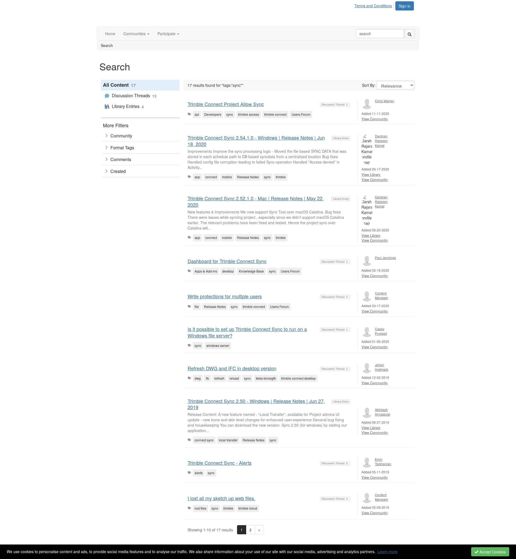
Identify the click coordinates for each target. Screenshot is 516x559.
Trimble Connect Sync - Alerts (220, 462)
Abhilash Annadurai (382, 411)
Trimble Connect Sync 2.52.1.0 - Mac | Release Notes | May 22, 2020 (256, 201)
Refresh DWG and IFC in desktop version (232, 368)
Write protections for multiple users (225, 296)
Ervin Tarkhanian (383, 461)
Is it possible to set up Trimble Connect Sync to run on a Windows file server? (247, 332)
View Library (371, 174)
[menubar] (374, 4)
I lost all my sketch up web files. (221, 498)
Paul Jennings (385, 257)
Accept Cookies (492, 551)
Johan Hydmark (381, 367)
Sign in (404, 6)
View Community (374, 118)
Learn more (387, 551)
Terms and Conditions (373, 5)
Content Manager (381, 295)
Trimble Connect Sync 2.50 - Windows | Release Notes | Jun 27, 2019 (256, 404)
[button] (136, 33)
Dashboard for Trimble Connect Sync (227, 260)
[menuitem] (374, 4)
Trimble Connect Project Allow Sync (226, 103)
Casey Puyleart (381, 331)
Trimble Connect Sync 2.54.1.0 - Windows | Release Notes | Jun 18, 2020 (256, 140)
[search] (409, 33)
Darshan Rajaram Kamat (381, 140)
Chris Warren (384, 101)
